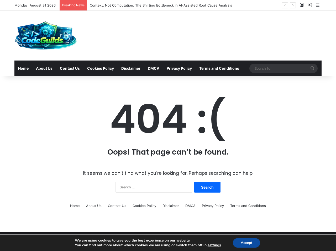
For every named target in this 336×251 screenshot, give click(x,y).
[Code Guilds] (45, 35)
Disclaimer (130, 68)
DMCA (153, 68)
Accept (246, 242)
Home (23, 68)
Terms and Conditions (219, 68)
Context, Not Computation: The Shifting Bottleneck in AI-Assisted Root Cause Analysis (161, 5)
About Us (44, 68)
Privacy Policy (179, 68)
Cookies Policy (100, 68)
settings (214, 245)
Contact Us (70, 68)
